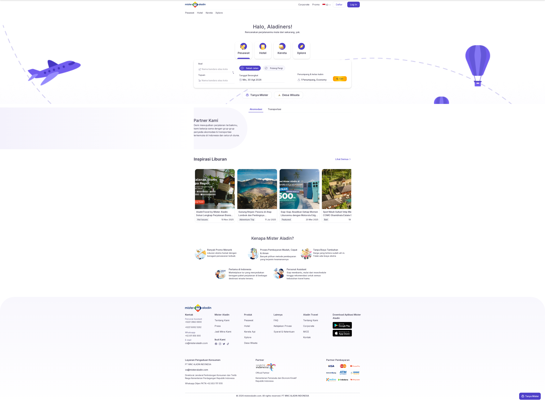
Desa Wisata (250, 343)
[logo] (195, 4)
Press (218, 326)
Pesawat (189, 12)
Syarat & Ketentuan (284, 331)
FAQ (276, 320)
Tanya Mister (532, 396)
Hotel (200, 12)
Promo (316, 4)
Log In (353, 4)
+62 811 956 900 (193, 335)
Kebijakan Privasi (283, 326)
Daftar (339, 4)
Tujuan (201, 75)
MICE (306, 331)
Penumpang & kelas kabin (310, 74)
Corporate (303, 4)
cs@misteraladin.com (196, 343)
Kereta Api (249, 331)
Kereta (209, 12)
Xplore (219, 12)
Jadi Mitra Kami (223, 331)
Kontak (307, 337)
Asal (200, 63)
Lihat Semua (341, 159)
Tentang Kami (222, 320)
